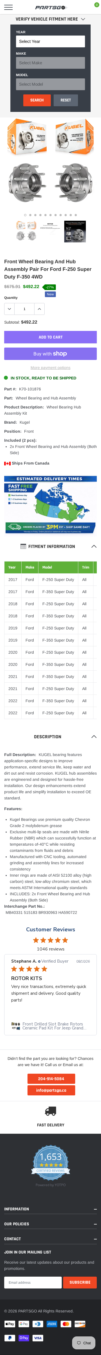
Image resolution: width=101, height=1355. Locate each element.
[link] (26, 231)
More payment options (50, 367)
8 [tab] (60, 215)
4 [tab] (40, 215)
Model (22, 75)
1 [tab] (25, 215)
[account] (81, 7)
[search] (21, 7)
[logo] (52, 7)
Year (21, 32)
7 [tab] (55, 215)
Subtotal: (12, 322)
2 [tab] (30, 215)
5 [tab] (45, 215)
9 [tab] (66, 215)
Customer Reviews (50, 929)
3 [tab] (35, 215)
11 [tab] (76, 215)
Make (21, 54)
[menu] (8, 7)
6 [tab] (50, 215)
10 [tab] (71, 215)
